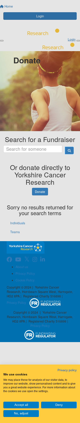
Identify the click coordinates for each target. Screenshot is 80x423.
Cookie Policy (25, 280)
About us (22, 267)
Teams (15, 232)
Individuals (17, 223)
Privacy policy (67, 370)
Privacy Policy (25, 273)
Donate (40, 191)
